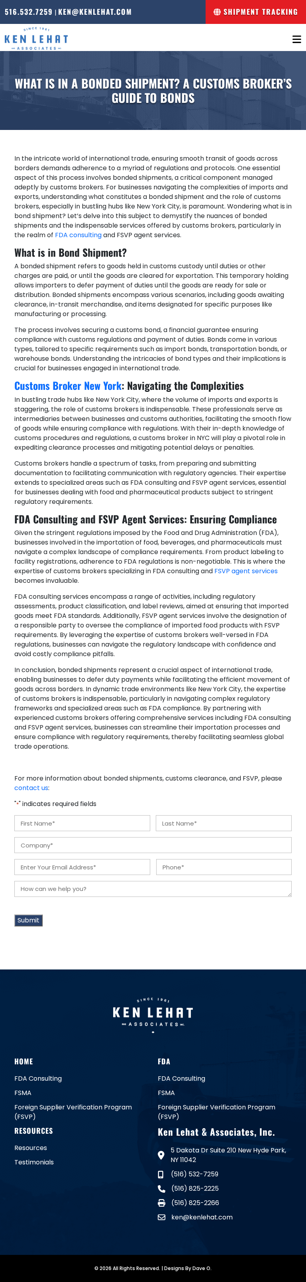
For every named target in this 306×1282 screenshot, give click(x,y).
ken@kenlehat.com (95, 11)
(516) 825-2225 (195, 1188)
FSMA (22, 1092)
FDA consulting (78, 235)
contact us (31, 787)
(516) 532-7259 (193, 1174)
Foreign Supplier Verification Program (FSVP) (73, 1112)
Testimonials (34, 1162)
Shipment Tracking (259, 11)
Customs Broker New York (68, 385)
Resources (30, 1147)
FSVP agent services (246, 571)
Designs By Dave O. (188, 1268)
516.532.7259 (29, 11)
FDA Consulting (38, 1078)
